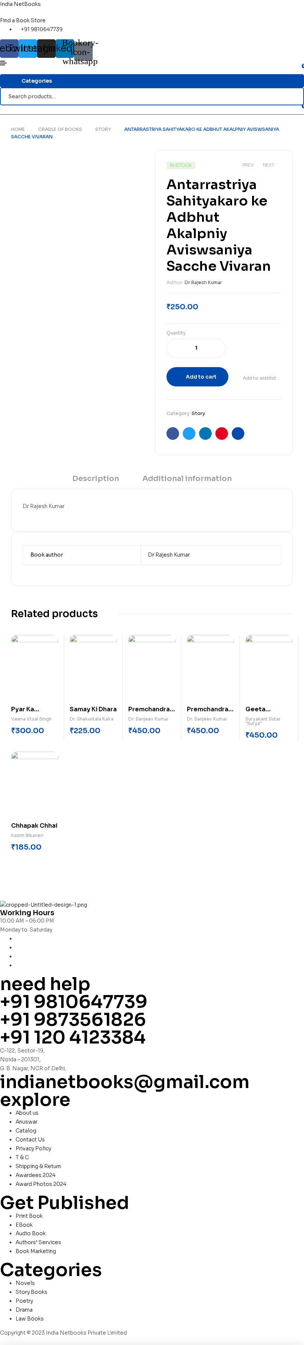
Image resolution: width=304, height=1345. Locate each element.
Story (103, 129)
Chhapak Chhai (34, 826)
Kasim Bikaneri (27, 835)
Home (18, 129)
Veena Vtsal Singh (31, 719)
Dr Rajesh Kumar (203, 282)
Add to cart (201, 376)
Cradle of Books (60, 129)
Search (294, 96)
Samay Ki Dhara (93, 709)
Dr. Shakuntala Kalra (91, 719)
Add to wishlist (259, 378)
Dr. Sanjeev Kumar (148, 719)
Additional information (187, 478)
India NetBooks (20, 4)
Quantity (176, 333)
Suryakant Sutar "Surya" (263, 721)
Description (95, 478)
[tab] (95, 481)
